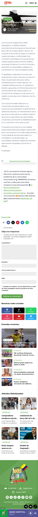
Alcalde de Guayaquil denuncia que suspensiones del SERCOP (27, 447)
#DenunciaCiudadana (13, 190)
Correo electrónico (9, 270)
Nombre (5, 262)
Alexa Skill (21, 492)
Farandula (18, 360)
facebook (7, 312)
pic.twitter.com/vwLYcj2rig (14, 193)
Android (12, 488)
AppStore (27, 488)
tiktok (19, 312)
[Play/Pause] (30, 513)
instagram (7, 318)
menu (31, 3)
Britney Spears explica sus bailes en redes (23, 364)
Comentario (6, 243)
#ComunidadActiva (11, 188)
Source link (6, 217)
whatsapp (31, 312)
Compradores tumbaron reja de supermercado (9, 417)
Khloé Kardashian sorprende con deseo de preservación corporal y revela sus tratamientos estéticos (24, 373)
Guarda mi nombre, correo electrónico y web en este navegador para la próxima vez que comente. (19, 288)
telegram (31, 318)
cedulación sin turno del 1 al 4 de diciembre (27, 417)
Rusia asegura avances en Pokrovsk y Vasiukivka (7, 447)
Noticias (8, 19)
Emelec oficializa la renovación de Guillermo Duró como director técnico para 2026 (24, 383)
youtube (19, 318)
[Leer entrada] (19, 338)
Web (3, 278)
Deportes (9, 340)
